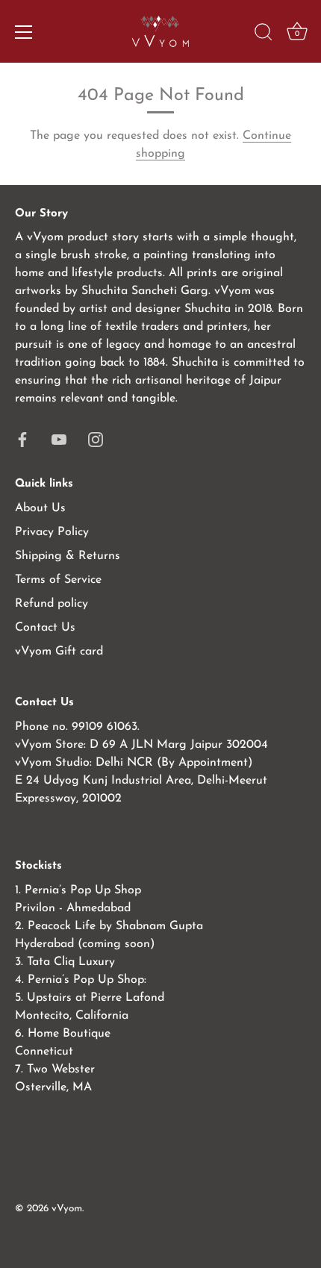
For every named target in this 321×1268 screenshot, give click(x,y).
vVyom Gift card (59, 652)
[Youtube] (59, 439)
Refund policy (51, 604)
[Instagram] (95, 439)
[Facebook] (22, 439)
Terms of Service (58, 580)
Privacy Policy (52, 532)
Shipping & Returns (67, 556)
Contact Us (45, 628)
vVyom (67, 1209)
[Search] (263, 34)
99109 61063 (104, 727)
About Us (40, 508)
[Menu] (23, 32)
